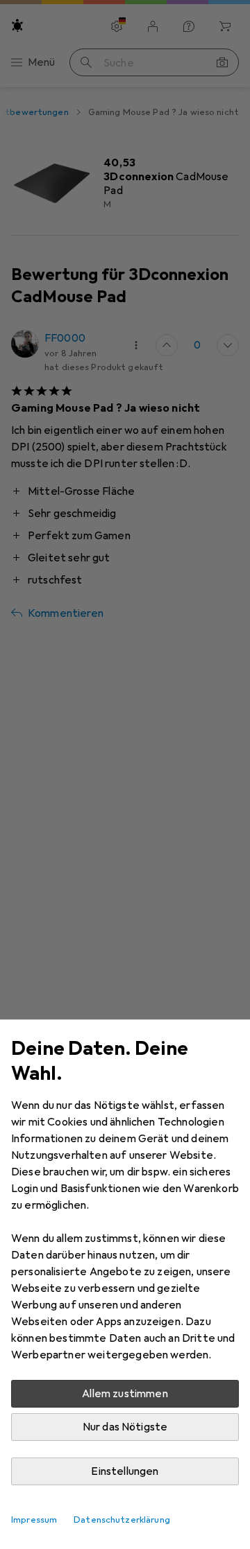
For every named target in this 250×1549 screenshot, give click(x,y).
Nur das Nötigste (125, 1427)
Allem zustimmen (124, 1394)
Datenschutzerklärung (122, 1519)
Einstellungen (124, 1471)
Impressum (34, 1519)
